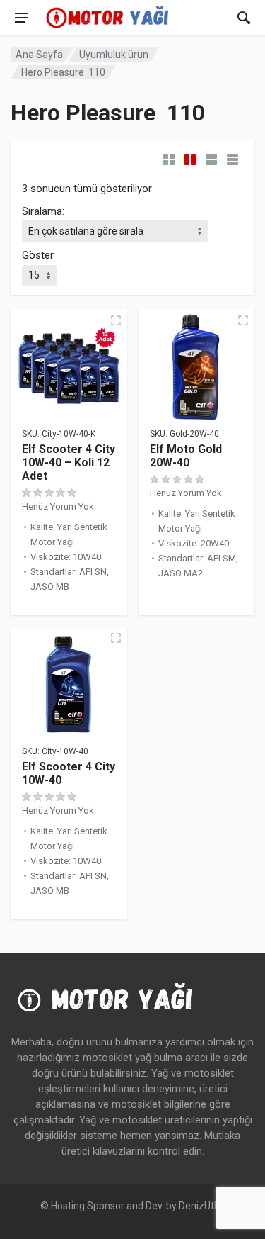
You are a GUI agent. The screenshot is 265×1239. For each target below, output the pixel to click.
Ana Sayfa (39, 54)
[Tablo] (232, 159)
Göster (38, 255)
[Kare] (168, 159)
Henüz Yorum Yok (58, 506)
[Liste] (211, 159)
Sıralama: (43, 211)
